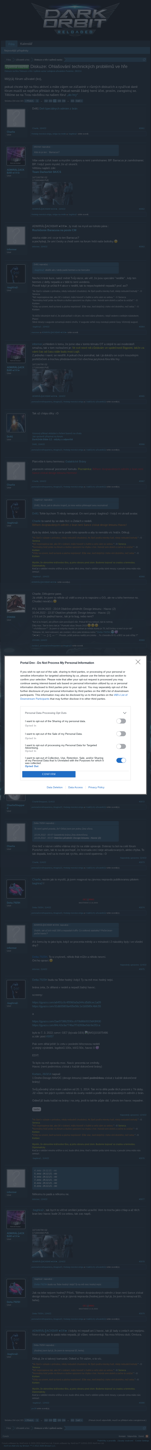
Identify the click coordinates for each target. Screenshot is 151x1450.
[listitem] (75, 713)
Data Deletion (55, 787)
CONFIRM (49, 774)
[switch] (121, 721)
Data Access (75, 787)
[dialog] (75, 725)
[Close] (139, 663)
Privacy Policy (96, 787)
